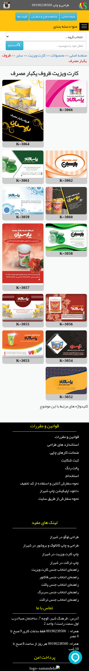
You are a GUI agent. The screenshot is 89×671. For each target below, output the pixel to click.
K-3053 (22, 361)
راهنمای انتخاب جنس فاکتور (59, 577)
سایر (19, 55)
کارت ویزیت (36, 55)
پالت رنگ (72, 468)
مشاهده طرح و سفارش (44, 16)
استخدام (72, 475)
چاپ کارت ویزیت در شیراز (60, 554)
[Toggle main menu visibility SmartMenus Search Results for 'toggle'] (84, 26)
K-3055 (22, 324)
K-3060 (66, 217)
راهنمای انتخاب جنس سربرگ (58, 592)
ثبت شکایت (70, 460)
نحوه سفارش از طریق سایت (58, 498)
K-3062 (66, 181)
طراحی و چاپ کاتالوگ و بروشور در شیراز (51, 545)
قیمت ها (22, 16)
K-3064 (22, 144)
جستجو (12, 45)
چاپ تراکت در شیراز (64, 562)
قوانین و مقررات (67, 436)
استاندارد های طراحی (63, 444)
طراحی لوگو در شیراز (64, 537)
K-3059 (22, 217)
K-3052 (66, 397)
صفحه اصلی (68, 16)
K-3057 (22, 288)
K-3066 (66, 110)
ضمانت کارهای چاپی (64, 452)
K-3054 (66, 361)
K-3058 (66, 253)
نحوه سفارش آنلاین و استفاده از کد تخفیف (49, 483)
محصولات (57, 55)
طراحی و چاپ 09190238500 (50, 5)
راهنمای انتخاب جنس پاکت (60, 584)
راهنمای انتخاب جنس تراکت (59, 599)
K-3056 (66, 324)
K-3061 (22, 181)
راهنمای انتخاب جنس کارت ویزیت (55, 569)
